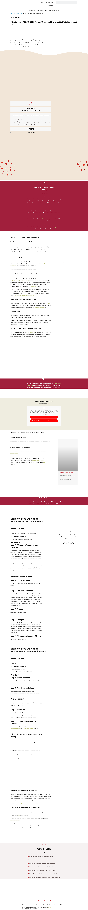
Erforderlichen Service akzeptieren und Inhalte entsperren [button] (44, 420)
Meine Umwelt (48, 10)
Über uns (41, 2)
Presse (46, 901)
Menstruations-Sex (30, 332)
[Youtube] (45, 897)
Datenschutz (62, 901)
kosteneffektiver (44, 263)
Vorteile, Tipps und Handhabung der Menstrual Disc (44, 402)
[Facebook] (39, 897)
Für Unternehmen (49, 2)
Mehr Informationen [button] (44, 414)
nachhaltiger (13, 265)
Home (11, 13)
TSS (44, 462)
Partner (40, 901)
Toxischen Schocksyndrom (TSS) (39, 460)
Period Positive (55, 10)
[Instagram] (42, 897)
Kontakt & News (49, 5)
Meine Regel (32, 10)
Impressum (53, 901)
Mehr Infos (49, 907)
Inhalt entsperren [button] (44, 417)
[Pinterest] (48, 897)
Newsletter (25, 901)
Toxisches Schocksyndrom (66, 472)
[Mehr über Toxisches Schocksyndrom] (75, 482)
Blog (15, 13)
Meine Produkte (40, 10)
